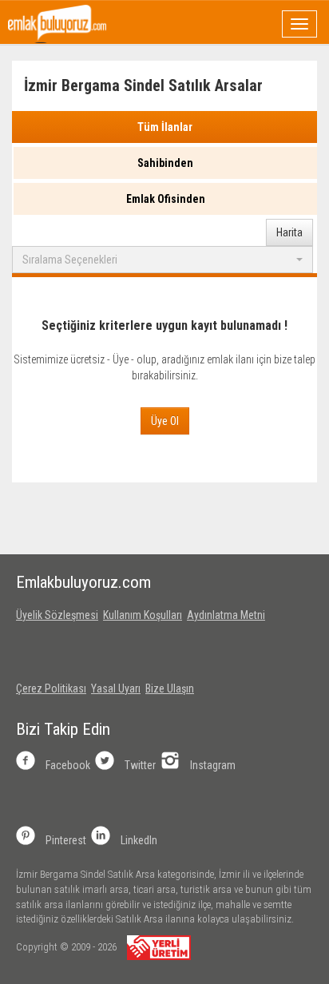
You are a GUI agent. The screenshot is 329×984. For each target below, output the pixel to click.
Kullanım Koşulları (142, 615)
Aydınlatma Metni (226, 615)
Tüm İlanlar (164, 127)
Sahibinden (165, 163)
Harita (289, 232)
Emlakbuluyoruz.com (83, 582)
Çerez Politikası (51, 688)
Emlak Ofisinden (165, 198)
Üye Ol (165, 421)
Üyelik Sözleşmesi (57, 615)
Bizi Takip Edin (63, 729)
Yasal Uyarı (116, 688)
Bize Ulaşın (169, 688)
